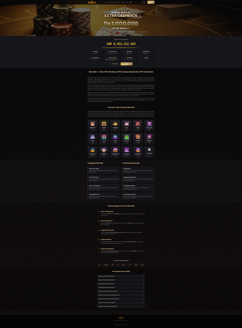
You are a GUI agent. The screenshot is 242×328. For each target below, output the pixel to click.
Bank (127, 2)
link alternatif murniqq (110, 86)
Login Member (114, 63)
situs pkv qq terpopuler (137, 77)
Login (143, 2)
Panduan (123, 2)
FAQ (130, 2)
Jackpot (110, 2)
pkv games (111, 80)
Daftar (151, 2)
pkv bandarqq (114, 98)
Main (92, 129)
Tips (119, 2)
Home (106, 2)
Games (115, 2)
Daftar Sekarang (127, 63)
